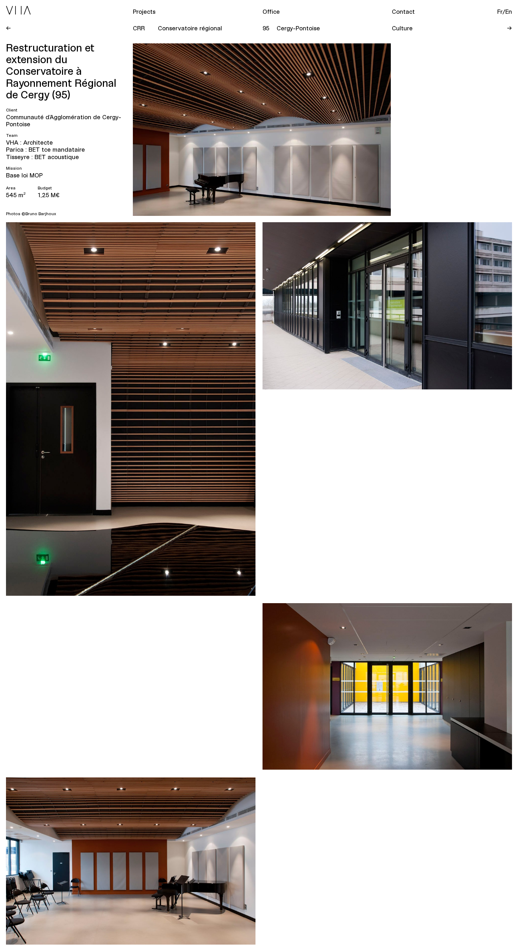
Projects (144, 11)
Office (271, 11)
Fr (499, 11)
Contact (403, 11)
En (508, 11)
